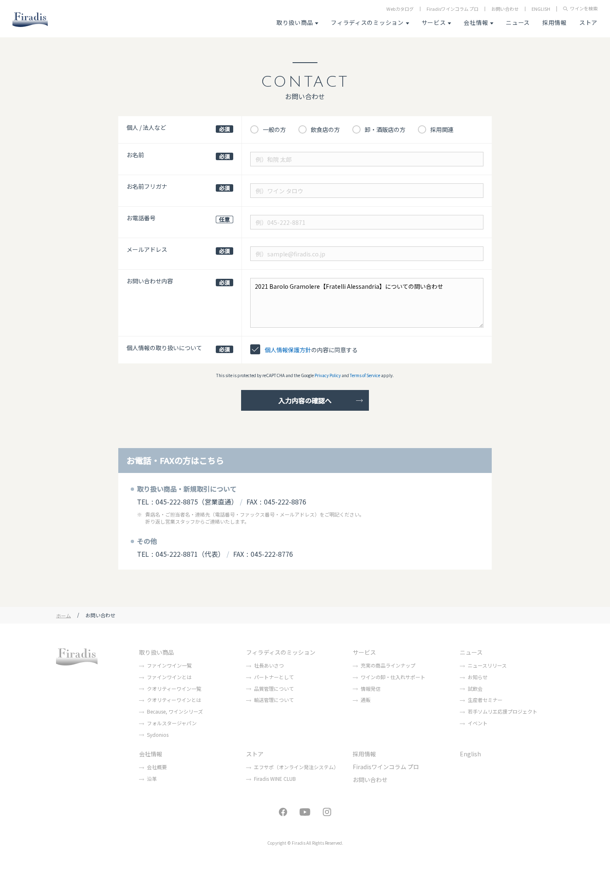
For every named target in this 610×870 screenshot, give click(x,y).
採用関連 (442, 129)
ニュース (518, 22)
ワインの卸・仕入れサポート (393, 676)
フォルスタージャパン (172, 722)
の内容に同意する (311, 350)
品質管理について (274, 688)
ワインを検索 (584, 9)
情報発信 (371, 688)
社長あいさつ (269, 665)
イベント (478, 722)
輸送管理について (274, 699)
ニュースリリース (487, 665)
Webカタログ (400, 9)
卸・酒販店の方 (385, 129)
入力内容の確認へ (305, 400)
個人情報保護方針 (288, 350)
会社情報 (476, 22)
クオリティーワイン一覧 (174, 688)
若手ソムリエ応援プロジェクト (502, 711)
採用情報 (554, 22)
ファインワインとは (169, 676)
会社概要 (157, 766)
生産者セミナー (485, 699)
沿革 (152, 778)
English (470, 754)
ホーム (63, 615)
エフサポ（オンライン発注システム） (296, 766)
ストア (588, 22)
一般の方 (274, 129)
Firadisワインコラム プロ (452, 9)
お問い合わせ (505, 9)
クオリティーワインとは (174, 699)
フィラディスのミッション (367, 22)
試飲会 (475, 688)
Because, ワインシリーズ (175, 711)
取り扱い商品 (294, 22)
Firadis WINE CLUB (275, 778)
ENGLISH (541, 9)
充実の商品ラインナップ (388, 665)
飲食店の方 (325, 129)
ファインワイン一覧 (169, 665)
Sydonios (157, 734)
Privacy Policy (328, 375)
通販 (366, 699)
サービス (434, 22)
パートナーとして (274, 676)
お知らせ (478, 676)
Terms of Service (365, 375)
